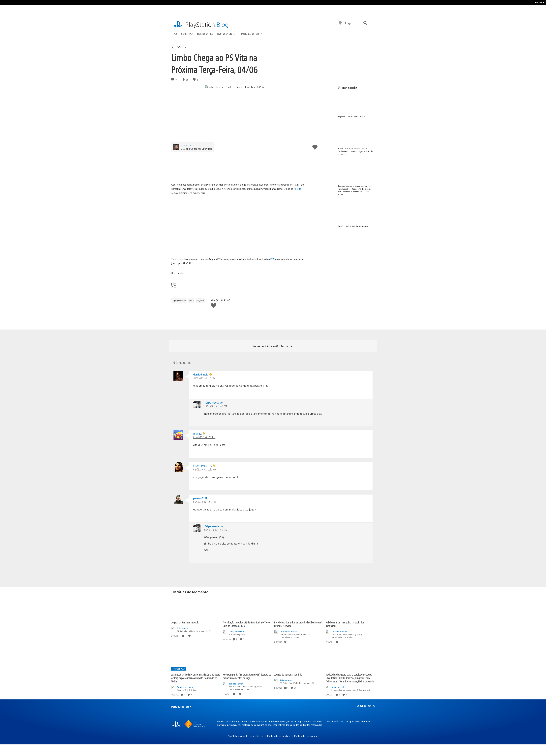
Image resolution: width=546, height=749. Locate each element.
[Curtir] (189, 636)
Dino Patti (186, 145)
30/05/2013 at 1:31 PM (204, 378)
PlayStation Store (225, 33)
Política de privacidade (278, 735)
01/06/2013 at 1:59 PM (204, 437)
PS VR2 (183, 33)
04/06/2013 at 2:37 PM (204, 469)
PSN (272, 259)
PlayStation (207, 24)
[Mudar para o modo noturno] (340, 23)
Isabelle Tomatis (237, 683)
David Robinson (236, 631)
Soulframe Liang (185, 687)
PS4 (191, 33)
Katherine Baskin (339, 631)
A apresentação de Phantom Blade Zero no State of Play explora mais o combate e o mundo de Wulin (195, 678)
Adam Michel (337, 687)
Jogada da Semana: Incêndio (185, 622)
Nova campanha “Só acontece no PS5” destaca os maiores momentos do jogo (247, 676)
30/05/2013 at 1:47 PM (215, 406)
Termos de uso (255, 735)
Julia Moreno (183, 628)
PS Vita (297, 188)
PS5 (175, 33)
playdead (200, 300)
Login (348, 23)
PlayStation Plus (204, 33)
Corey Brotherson (288, 631)
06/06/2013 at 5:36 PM (215, 529)
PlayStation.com (236, 735)
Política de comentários (306, 735)
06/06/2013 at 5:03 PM (204, 501)
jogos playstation (179, 300)
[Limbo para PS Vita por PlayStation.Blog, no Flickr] (237, 166)
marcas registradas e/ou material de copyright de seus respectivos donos (254, 724)
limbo (191, 300)
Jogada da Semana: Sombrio (288, 674)
